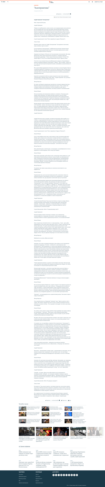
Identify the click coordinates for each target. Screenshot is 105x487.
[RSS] (72, 475)
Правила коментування (23, 482)
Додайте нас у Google (99, 1)
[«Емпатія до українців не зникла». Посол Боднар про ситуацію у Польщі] (68, 408)
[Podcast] (74, 475)
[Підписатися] (77, 475)
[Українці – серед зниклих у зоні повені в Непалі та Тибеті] (78, 431)
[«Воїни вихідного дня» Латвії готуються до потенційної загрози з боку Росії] (61, 431)
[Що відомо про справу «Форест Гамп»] (95, 431)
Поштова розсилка (22, 478)
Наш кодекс (38, 476)
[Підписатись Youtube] (61, 475)
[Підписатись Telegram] (69, 475)
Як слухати (21, 474)
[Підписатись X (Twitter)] (59, 475)
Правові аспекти (39, 478)
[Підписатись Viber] (66, 475)
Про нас (37, 474)
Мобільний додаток (22, 476)
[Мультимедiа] (92, 2)
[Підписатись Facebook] (53, 475)
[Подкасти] (89, 2)
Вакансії (37, 480)
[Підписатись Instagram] (64, 475)
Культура (36, 5)
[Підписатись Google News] (56, 475)
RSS (19, 480)
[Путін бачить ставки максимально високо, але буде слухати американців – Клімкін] (45, 408)
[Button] (59, 14)
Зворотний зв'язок (39, 482)
